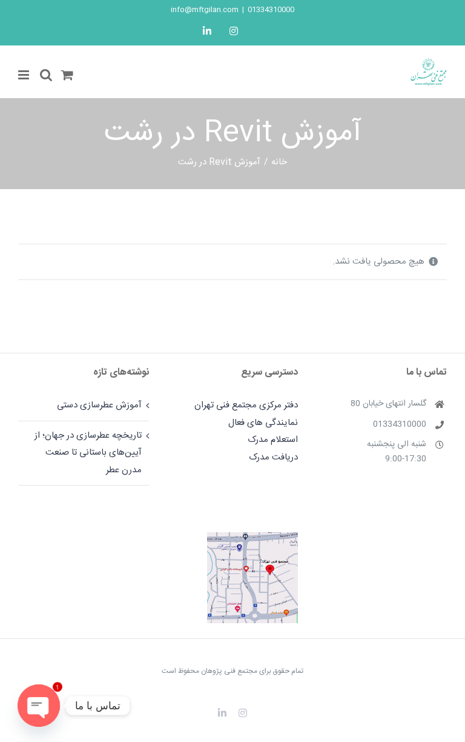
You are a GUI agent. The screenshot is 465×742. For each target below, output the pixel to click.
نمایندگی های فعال (263, 422)
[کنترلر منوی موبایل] (24, 75)
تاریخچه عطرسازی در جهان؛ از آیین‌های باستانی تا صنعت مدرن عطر (88, 453)
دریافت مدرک (273, 457)
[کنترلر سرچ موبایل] (46, 75)
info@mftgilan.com (205, 10)
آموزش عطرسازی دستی (99, 405)
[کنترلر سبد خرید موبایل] (67, 75)
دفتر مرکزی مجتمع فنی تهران (246, 405)
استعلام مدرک (273, 439)
